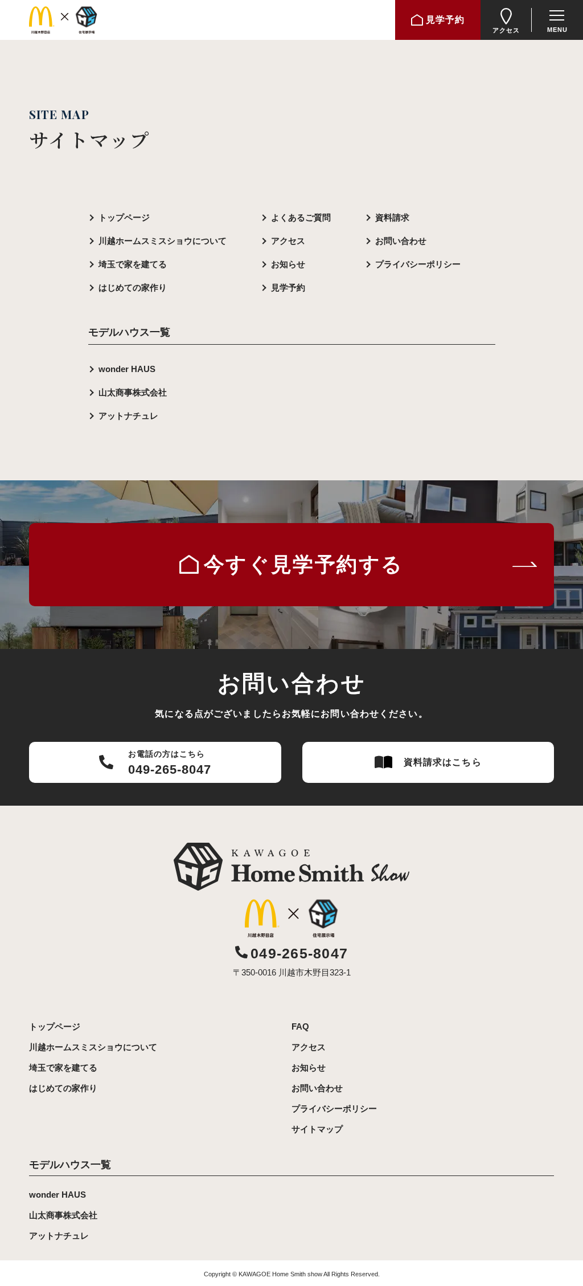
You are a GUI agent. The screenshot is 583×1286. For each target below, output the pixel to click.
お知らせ (288, 264)
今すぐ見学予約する (304, 564)
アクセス (288, 241)
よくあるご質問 (301, 217)
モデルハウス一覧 (70, 1164)
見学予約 (288, 287)
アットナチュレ (128, 415)
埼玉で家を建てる (132, 264)
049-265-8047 (299, 953)
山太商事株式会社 (132, 392)
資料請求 (392, 217)
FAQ (300, 1026)
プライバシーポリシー (418, 264)
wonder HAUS (126, 369)
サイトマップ (317, 1129)
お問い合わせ (400, 241)
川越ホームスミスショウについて (162, 241)
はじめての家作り (132, 287)
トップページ (124, 217)
